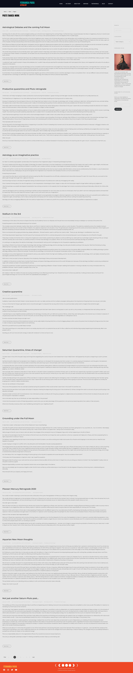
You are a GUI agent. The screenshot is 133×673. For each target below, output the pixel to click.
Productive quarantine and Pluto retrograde (24, 89)
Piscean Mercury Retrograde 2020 (19, 489)
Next (29, 657)
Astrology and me (46, 30)
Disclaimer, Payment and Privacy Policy (66, 668)
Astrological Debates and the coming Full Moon (26, 27)
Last (33, 657)
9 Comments (27, 492)
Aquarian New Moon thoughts (17, 539)
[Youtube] (16, 670)
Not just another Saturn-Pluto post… (20, 598)
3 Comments (26, 353)
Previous (8, 657)
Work (10, 11)
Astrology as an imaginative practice (20, 155)
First (5, 657)
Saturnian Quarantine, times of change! (22, 350)
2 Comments (25, 30)
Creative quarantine (12, 291)
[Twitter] (12, 670)
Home (5, 11)
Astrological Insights (35, 30)
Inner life (44, 92)
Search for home (47, 353)
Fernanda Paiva (27, 3)
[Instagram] (8, 670)
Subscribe (118, 109)
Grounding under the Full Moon (18, 418)
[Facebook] (4, 670)
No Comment (26, 217)
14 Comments (25, 92)
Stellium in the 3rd (11, 214)
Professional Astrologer (58, 30)
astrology (23, 5)
